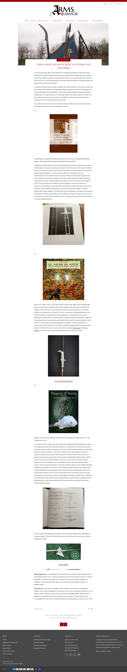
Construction (54, 615)
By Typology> (69, 21)
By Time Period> (57, 21)
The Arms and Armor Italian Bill (64, 381)
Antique (47, 615)
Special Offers (7, 648)
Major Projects (7, 645)
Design (61, 615)
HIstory (66, 615)
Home (26, 21)
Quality (63, 617)
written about (76, 328)
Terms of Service (7, 654)
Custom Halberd (63, 564)
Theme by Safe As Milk (8, 663)
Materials (72, 615)
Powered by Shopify (18, 663)
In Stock (33, 21)
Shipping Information (40, 648)
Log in (106, 4)
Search (5, 639)
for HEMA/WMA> (83, 21)
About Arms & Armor (9, 651)
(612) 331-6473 (69, 642)
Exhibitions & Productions (10, 642)
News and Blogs (97, 21)
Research (69, 617)
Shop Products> (42, 21)
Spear (75, 617)
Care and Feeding (39, 642)
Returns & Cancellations (41, 645)
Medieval (79, 615)
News (52, 617)
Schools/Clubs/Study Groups (42, 639)
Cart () (118, 4)
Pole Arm (57, 617)
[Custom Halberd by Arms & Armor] (63, 552)
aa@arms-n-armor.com (71, 639)
